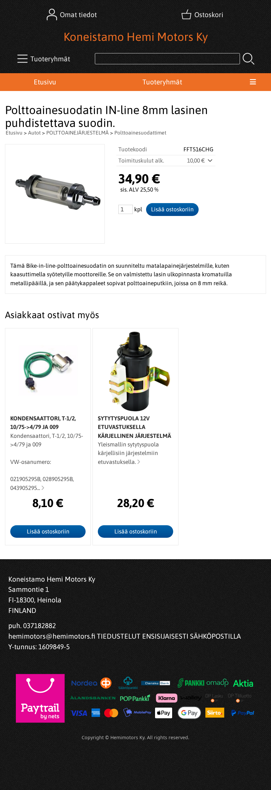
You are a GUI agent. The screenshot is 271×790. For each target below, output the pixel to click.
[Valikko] (253, 82)
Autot (34, 133)
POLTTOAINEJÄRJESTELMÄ (77, 133)
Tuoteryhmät (162, 82)
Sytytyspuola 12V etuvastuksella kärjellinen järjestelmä (134, 427)
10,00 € (196, 160)
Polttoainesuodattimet (140, 133)
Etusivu (45, 82)
